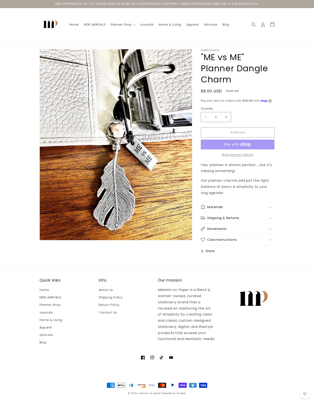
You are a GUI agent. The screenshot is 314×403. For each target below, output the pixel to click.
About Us (106, 290)
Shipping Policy (111, 297)
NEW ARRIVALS (50, 297)
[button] (122, 24)
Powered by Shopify (174, 393)
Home (44, 290)
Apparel (46, 327)
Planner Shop (50, 305)
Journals (46, 312)
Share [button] (210, 251)
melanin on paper (149, 393)
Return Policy (109, 305)
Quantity (207, 109)
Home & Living (51, 320)
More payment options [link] (237, 154)
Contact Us (108, 312)
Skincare (46, 335)
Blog (43, 342)
